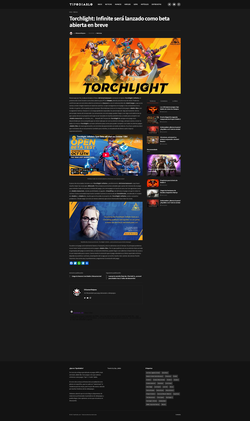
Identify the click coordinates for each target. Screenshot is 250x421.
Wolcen (164, 404)
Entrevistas (156, 4)
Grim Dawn (169, 383)
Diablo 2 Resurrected (159, 379)
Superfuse (176, 394)
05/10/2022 (91, 33)
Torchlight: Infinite (151, 401)
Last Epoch (158, 387)
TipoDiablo (81, 4)
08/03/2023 (152, 174)
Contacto (178, 414)
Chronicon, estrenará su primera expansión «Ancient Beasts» (169, 139)
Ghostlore (160, 383)
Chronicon (168, 376)
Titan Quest (160, 397)
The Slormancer (150, 397)
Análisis (127, 4)
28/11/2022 (164, 195)
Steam (109, 100)
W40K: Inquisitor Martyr (152, 404)
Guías (136, 4)
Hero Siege (149, 387)
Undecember (162, 401)
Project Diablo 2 (150, 394)
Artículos (145, 4)
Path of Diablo (150, 390)
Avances (118, 4)
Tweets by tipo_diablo (114, 368)
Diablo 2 (148, 379)
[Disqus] (106, 333)
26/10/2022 (164, 205)
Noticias (108, 4)
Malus (171, 387)
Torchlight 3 (169, 397)
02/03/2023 (164, 185)
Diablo (175, 376)
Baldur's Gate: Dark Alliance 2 (154, 376)
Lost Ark (165, 387)
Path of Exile (160, 390)
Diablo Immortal (150, 383)
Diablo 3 (169, 379)
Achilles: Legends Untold (153, 372)
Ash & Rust (165, 372)
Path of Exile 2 (170, 390)
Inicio (100, 4)
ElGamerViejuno (80, 33)
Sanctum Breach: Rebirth (164, 394)
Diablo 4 (176, 379)
